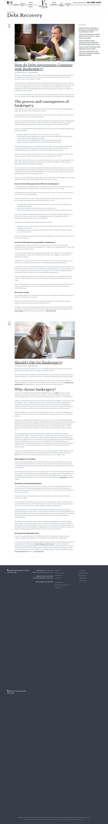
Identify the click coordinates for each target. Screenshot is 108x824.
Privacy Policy (59, 582)
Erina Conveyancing (21, 551)
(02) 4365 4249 (51, 311)
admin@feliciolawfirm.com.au (44, 572)
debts (57, 393)
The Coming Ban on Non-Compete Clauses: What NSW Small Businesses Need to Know (89, 42)
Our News (58, 578)
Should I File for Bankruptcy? (39, 362)
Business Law (83, 575)
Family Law (82, 570)
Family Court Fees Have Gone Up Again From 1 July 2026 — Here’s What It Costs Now (89, 36)
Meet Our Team (59, 573)
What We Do (58, 575)
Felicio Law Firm (22, 72)
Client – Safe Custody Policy (63, 585)
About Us (57, 570)
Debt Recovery (33, 72)
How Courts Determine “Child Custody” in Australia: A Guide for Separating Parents (89, 53)
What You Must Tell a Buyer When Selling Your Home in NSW (89, 48)
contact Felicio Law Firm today (44, 544)
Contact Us (58, 587)
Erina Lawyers (19, 311)
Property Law (83, 578)
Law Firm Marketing (77, 817)
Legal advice (63, 477)
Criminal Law (82, 580)
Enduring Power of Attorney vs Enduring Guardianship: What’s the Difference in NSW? (89, 30)
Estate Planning (83, 573)
